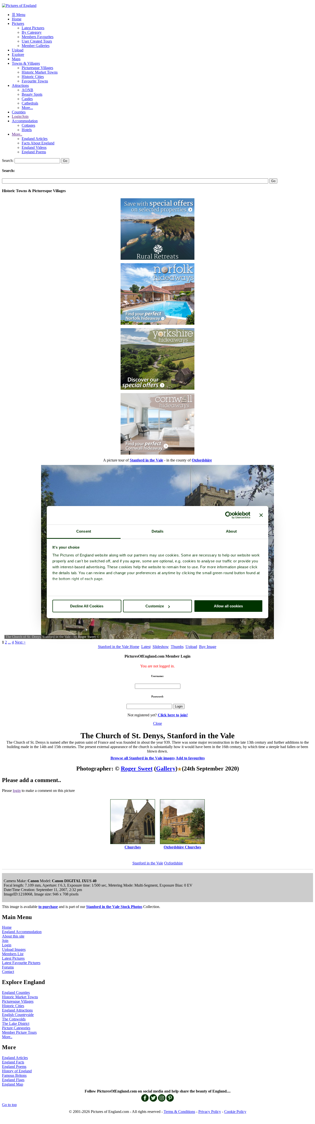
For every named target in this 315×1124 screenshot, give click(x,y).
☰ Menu (18, 15)
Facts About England (38, 143)
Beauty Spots (32, 94)
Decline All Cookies (86, 606)
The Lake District (15, 1023)
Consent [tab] (83, 531)
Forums (8, 967)
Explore (18, 54)
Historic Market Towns (40, 72)
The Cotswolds (14, 1019)
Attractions (20, 85)
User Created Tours (37, 41)
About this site (13, 936)
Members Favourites (37, 37)
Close (157, 723)
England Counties (16, 992)
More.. (17, 134)
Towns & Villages (26, 63)
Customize (154, 606)
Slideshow (161, 647)
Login (6, 945)
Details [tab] (158, 531)
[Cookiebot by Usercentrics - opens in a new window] (228, 515)
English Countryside (18, 1015)
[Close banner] (261, 515)
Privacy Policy (209, 1111)
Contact (8, 972)
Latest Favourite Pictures (21, 963)
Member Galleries (35, 46)
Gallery (165, 768)
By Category (32, 32)
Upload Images (14, 949)
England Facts (13, 1062)
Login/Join (20, 116)
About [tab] (231, 531)
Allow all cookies (228, 606)
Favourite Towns (35, 81)
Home (16, 19)
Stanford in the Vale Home (118, 647)
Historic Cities (33, 77)
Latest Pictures (33, 28)
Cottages (28, 125)
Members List (12, 954)
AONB (27, 90)
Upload (17, 50)
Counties (19, 112)
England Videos (34, 147)
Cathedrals (30, 103)
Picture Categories (16, 1028)
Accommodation (25, 121)
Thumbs (177, 647)
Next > (20, 642)
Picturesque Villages (37, 68)
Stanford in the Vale (147, 863)
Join (5, 941)
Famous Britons (14, 1075)
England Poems (34, 152)
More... (27, 108)
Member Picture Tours (19, 1032)
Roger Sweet (87, 637)
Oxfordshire (173, 863)
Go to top (9, 1105)
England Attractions (17, 1010)
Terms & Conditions (179, 1111)
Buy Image (207, 647)
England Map (12, 1084)
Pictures (18, 23)
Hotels (27, 130)
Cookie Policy (235, 1111)
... (9, 642)
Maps (16, 59)
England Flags (13, 1080)
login (17, 790)
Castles (27, 99)
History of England (17, 1071)
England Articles (34, 139)
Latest (146, 647)
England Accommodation (22, 932)
